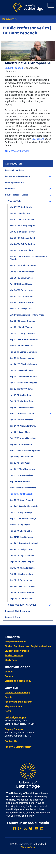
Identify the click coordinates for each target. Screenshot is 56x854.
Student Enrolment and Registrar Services (28, 646)
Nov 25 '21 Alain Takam (21, 327)
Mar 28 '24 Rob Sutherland (22, 244)
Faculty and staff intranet (18, 701)
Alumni (8, 671)
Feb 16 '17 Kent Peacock (21, 494)
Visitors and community (18, 680)
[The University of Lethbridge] (28, 775)
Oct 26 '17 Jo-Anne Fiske (21, 475)
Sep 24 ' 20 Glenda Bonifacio (23, 376)
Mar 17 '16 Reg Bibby (20, 525)
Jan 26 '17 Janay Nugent (21, 500)
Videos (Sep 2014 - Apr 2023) (21, 605)
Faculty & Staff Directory (18, 746)
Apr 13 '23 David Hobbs (21, 284)
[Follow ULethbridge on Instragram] (20, 828)
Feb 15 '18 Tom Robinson (21, 457)
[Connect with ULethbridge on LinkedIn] (41, 828)
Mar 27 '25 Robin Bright (21, 207)
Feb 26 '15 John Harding (21, 574)
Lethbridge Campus (15, 717)
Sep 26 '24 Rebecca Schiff (22, 238)
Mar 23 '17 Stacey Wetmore (23, 488)
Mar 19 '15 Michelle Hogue (22, 568)
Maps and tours (13, 706)
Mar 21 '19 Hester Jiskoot (22, 413)
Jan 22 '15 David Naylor (21, 580)
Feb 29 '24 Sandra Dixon (21, 250)
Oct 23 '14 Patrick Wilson (22, 592)
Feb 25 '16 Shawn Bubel (21, 531)
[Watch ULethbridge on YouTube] (36, 828)
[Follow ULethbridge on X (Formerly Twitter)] (25, 828)
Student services (14, 655)
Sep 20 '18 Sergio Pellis (21, 444)
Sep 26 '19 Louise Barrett (22, 407)
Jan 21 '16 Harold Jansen (21, 537)
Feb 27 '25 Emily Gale (20, 213)
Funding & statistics (14, 182)
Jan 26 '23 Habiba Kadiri (22, 302)
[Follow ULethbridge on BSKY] (30, 828)
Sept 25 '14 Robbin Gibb (21, 599)
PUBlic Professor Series (16, 195)
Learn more (38, 138)
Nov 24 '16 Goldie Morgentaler (24, 506)
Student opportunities (17, 650)
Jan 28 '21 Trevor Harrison (22, 358)
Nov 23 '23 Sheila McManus (23, 265)
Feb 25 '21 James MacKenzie (23, 352)
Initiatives (10, 188)
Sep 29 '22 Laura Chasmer (22, 321)
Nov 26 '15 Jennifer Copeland (24, 543)
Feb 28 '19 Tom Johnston (21, 420)
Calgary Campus (14, 729)
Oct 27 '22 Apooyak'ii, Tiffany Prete (27, 315)
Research (9, 19)
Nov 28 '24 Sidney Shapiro (22, 225)
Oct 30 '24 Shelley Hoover (22, 232)
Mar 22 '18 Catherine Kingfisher (25, 450)
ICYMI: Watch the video (17, 150)
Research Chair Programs (17, 611)
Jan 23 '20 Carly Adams (21, 389)
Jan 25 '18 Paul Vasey (20, 463)
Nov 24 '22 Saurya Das (21, 309)
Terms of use (28, 847)
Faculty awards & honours (17, 176)
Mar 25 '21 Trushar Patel (21, 346)
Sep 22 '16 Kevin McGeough (23, 518)
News (8, 710)
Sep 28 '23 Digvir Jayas (21, 278)
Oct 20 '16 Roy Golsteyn (21, 512)
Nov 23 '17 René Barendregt (23, 469)
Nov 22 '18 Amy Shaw (20, 432)
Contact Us (11, 741)
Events (8, 697)
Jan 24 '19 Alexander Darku (23, 426)
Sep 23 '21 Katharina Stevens (24, 339)
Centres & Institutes (14, 170)
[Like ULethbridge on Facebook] (14, 828)
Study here (11, 660)
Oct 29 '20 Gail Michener (21, 370)
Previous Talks (14, 201)
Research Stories (13, 617)
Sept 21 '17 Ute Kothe (20, 481)
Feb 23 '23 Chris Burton (21, 296)
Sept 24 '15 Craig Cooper (22, 562)
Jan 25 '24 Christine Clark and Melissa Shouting (28, 257)
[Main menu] (51, 5)
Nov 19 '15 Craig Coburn (21, 549)
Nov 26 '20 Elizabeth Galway (23, 364)
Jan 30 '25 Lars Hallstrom (22, 219)
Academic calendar (15, 641)
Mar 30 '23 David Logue (21, 290)
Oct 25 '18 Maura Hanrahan (22, 438)
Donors (9, 676)
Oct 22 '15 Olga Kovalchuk (22, 555)
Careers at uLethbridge (17, 692)
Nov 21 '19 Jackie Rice (20, 395)
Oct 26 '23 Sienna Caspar (22, 272)
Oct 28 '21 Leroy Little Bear (22, 333)
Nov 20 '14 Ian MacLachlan (22, 586)
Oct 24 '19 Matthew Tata (21, 401)
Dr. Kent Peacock (14, 67)
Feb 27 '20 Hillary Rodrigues (23, 383)
